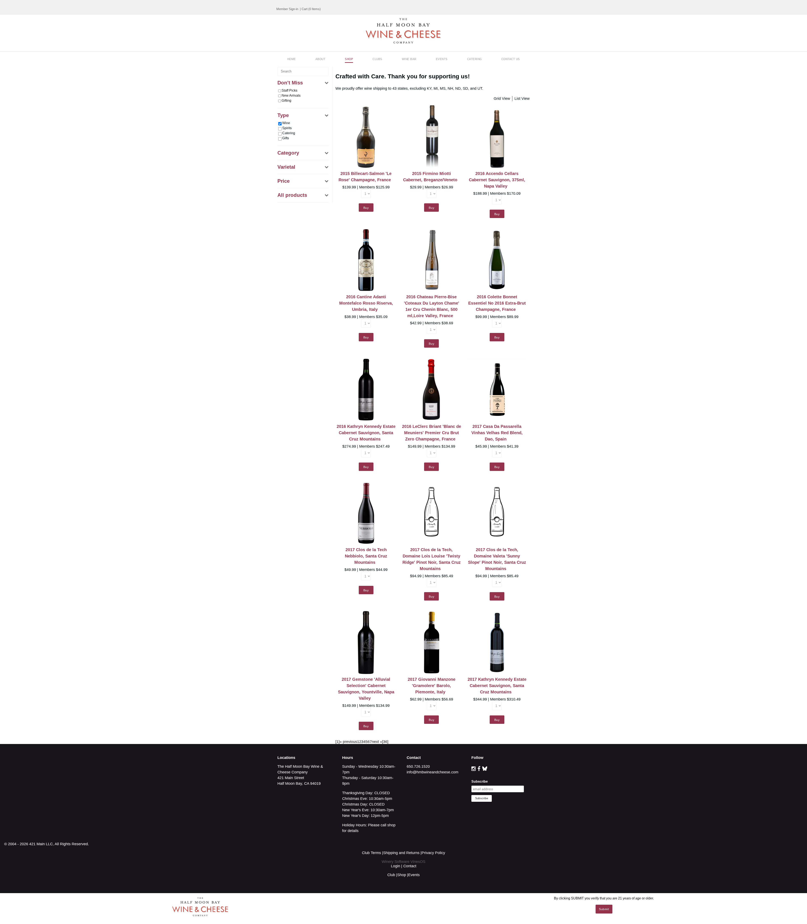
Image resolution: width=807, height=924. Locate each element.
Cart (304, 9)
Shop (349, 59)
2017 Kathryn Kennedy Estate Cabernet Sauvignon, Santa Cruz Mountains (497, 685)
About (320, 59)
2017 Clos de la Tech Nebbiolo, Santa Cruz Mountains (366, 556)
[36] (385, 742)
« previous (348, 742)
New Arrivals (291, 95)
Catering (474, 59)
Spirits (287, 128)
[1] (337, 742)
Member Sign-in (287, 9)
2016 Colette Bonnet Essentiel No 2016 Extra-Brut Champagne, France (497, 303)
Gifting (286, 100)
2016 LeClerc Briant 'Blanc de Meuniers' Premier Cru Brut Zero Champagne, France (431, 432)
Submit (604, 909)
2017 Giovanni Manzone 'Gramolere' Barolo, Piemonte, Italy (431, 685)
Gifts (285, 138)
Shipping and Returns (401, 853)
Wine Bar (409, 59)
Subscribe (479, 781)
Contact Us (510, 59)
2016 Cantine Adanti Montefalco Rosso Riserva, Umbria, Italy (366, 303)
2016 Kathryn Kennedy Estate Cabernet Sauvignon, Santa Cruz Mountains (366, 432)
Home (291, 59)
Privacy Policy (433, 853)
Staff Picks (289, 90)
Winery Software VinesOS (403, 862)
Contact (409, 866)
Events (442, 59)
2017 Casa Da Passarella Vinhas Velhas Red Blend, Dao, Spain (497, 432)
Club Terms (371, 853)
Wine (286, 123)
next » (377, 742)
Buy (366, 207)
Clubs (377, 59)
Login (395, 866)
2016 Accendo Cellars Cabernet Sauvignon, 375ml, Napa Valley (497, 179)
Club (391, 875)
